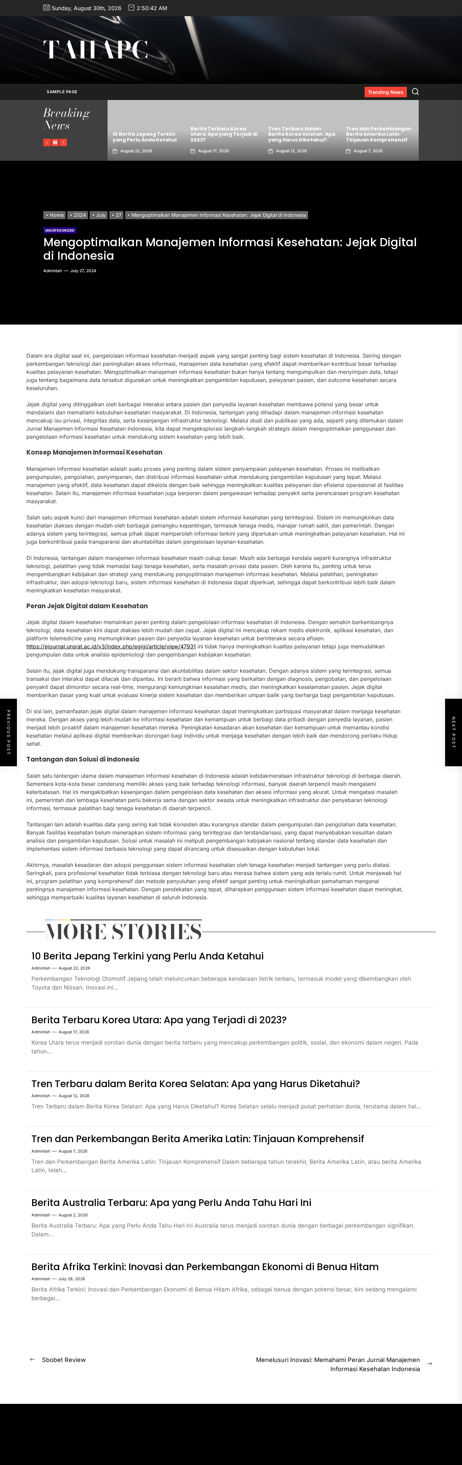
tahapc (95, 50)
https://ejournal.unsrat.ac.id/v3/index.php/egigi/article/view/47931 (111, 646)
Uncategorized (59, 230)
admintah (52, 270)
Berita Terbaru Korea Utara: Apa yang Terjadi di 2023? (146, 134)
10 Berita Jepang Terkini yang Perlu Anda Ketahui (147, 956)
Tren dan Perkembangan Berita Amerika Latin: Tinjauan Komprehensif (300, 134)
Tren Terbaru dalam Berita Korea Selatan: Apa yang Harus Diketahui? (223, 134)
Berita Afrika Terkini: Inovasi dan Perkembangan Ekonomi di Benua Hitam (205, 1267)
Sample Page (62, 91)
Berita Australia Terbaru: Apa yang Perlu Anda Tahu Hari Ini (378, 134)
